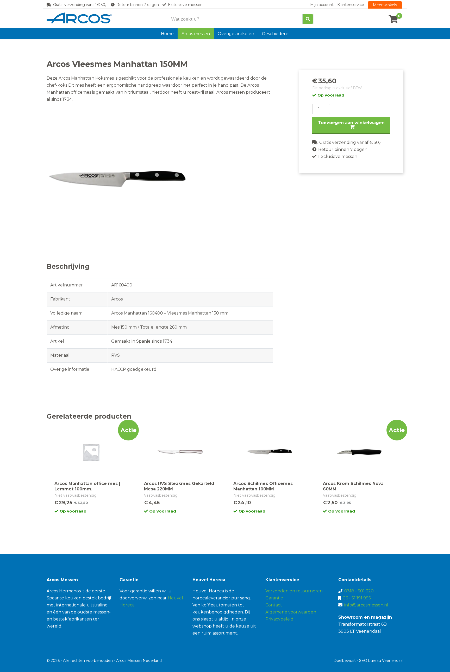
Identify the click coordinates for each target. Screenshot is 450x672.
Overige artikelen (236, 33)
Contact (273, 605)
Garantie (274, 598)
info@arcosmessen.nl (366, 605)
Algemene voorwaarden (290, 612)
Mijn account (322, 4)
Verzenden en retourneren (294, 590)
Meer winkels (385, 5)
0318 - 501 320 (359, 590)
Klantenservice (350, 4)
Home (167, 33)
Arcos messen (196, 33)
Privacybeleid (279, 619)
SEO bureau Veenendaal (381, 660)
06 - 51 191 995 (357, 598)
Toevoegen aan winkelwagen (351, 122)
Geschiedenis (275, 33)
